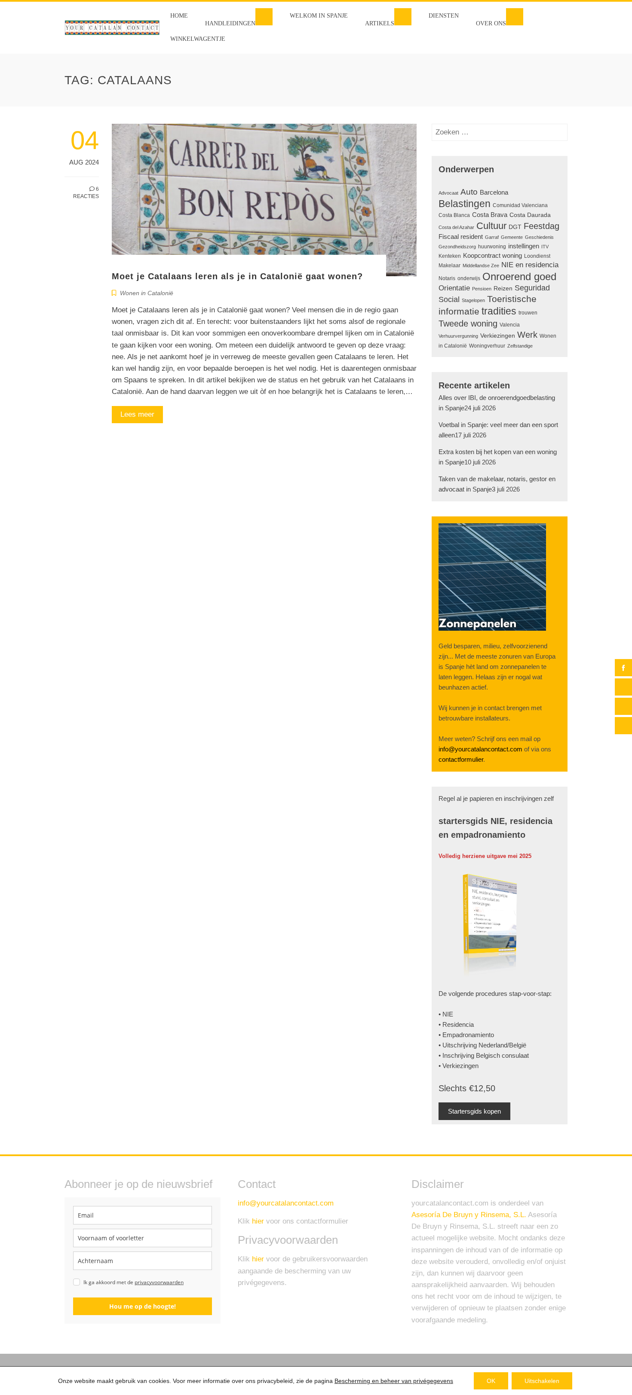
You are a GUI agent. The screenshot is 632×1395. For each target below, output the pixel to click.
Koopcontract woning (492, 255)
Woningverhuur (487, 346)
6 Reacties (86, 192)
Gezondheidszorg (457, 246)
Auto (469, 191)
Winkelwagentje (197, 39)
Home (179, 15)
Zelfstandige (520, 345)
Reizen (503, 288)
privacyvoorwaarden (159, 1282)
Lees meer (137, 414)
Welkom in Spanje (319, 15)
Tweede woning (468, 323)
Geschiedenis (539, 237)
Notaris (447, 278)
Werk (527, 334)
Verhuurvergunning (458, 336)
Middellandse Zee (481, 265)
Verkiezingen (497, 336)
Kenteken (450, 256)
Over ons (491, 23)
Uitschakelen (542, 1380)
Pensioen (481, 288)
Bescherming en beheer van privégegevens (393, 1380)
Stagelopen (473, 300)
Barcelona (494, 192)
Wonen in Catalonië (146, 293)
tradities (499, 311)
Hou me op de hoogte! (142, 1306)
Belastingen (465, 203)
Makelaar (449, 266)
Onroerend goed (519, 276)
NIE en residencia (529, 265)
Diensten (444, 15)
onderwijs (468, 278)
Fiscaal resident (461, 236)
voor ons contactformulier (300, 1221)
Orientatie (454, 288)
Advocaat (448, 192)
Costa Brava (489, 214)
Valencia (510, 325)
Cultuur (491, 225)
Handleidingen (230, 23)
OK (491, 1380)
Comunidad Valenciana (520, 205)
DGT (515, 227)
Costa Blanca (454, 215)
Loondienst (537, 256)
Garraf (492, 237)
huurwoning (492, 247)
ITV (545, 246)
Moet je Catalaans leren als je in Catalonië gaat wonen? (237, 276)
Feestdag (541, 226)
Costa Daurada (530, 215)
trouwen (527, 313)
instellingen (523, 246)
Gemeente (512, 237)
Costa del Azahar (456, 227)
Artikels (379, 23)
